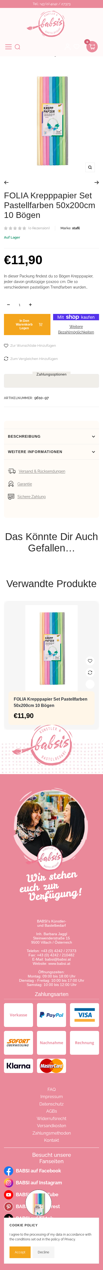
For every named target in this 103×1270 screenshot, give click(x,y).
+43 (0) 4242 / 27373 (58, 951)
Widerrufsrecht (51, 1118)
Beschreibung (24, 436)
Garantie (24, 484)
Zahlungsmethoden (51, 1133)
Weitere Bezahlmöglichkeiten (76, 329)
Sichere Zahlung (31, 497)
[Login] (67, 47)
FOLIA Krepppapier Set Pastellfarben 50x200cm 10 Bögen (50, 702)
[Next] (97, 182)
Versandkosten (51, 1125)
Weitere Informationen (35, 452)
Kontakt (51, 1140)
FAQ (52, 1089)
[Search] (17, 47)
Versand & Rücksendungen (42, 471)
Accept (20, 1252)
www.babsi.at (59, 963)
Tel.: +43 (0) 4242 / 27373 (52, 4)
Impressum (51, 1096)
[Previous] (6, 182)
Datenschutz (51, 1104)
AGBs (51, 1111)
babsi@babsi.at (58, 959)
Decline (43, 1252)
